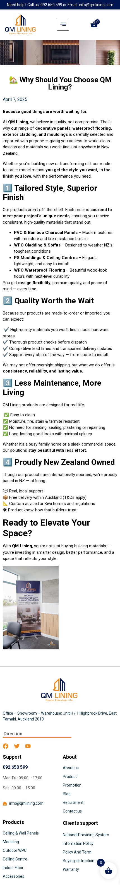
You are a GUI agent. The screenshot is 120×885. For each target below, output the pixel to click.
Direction (13, 733)
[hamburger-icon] (63, 25)
